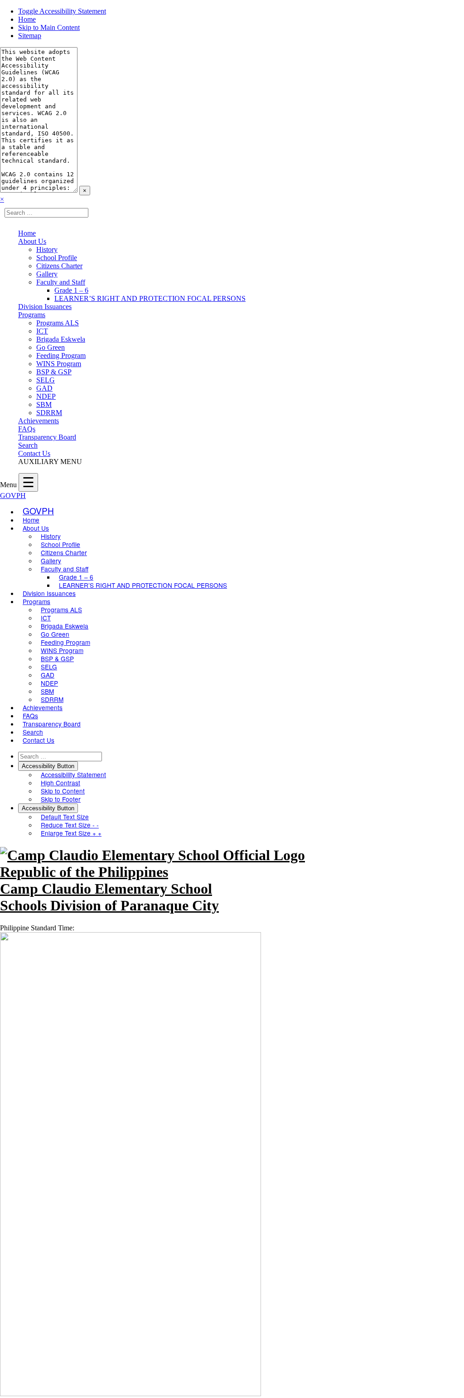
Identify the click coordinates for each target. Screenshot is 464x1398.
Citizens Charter (59, 266)
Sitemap (29, 35)
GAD (44, 388)
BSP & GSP (54, 372)
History (47, 249)
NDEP (46, 396)
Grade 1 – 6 (71, 290)
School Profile (56, 257)
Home (27, 19)
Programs (31, 315)
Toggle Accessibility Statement (62, 11)
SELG (45, 380)
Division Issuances (45, 306)
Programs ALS (57, 323)
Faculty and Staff (60, 282)
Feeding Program (61, 355)
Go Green (50, 347)
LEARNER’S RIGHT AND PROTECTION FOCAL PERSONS (150, 298)
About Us (32, 241)
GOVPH (13, 495)
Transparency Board (47, 437)
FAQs (26, 429)
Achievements (38, 421)
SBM (44, 404)
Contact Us (34, 453)
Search (28, 445)
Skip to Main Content (49, 27)
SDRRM (49, 412)
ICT (42, 331)
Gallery (47, 274)
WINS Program (58, 364)
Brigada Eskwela (60, 339)
